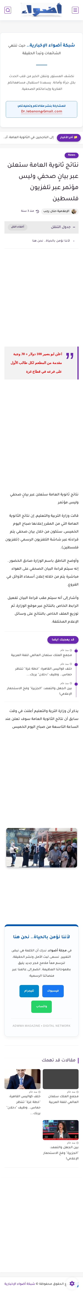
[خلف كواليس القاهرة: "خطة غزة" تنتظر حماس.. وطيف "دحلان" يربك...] (22, 1079)
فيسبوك (53, 991)
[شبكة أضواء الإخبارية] (41, 10)
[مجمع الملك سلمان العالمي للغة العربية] (61, 1079)
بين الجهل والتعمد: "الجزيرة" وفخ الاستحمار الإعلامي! (39, 691)
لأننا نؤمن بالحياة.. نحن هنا (51, 241)
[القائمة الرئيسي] (75, 10)
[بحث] (7, 10)
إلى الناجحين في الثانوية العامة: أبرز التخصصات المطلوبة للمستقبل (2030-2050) (28, 137)
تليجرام (29, 991)
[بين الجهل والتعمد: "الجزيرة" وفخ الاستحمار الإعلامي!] (61, 1130)
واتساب (41, 1006)
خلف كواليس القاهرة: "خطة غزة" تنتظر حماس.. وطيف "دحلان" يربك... (43, 672)
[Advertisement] (41, 301)
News (71, 155)
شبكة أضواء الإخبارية (19, 1284)
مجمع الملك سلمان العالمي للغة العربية (41, 655)
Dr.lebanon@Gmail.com (41, 112)
